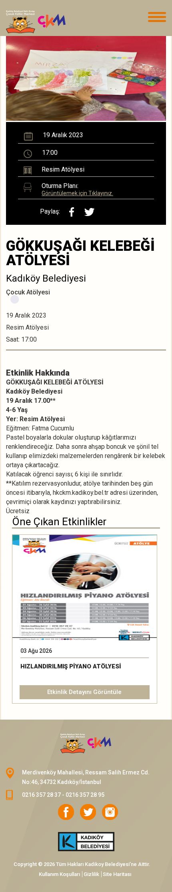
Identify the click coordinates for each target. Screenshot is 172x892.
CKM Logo (86, 744)
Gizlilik (91, 874)
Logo (46, 22)
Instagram (110, 812)
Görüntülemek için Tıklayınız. (77, 193)
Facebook (66, 812)
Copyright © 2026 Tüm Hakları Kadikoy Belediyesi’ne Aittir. (82, 864)
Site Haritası (117, 874)
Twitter (88, 812)
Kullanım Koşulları (59, 874)
